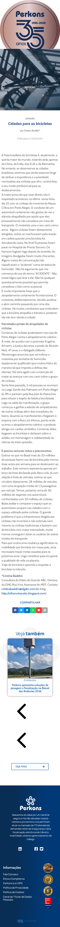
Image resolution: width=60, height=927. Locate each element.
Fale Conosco (10, 874)
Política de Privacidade (15, 887)
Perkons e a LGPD (13, 883)
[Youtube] (31, 849)
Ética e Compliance (14, 878)
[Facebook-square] (36, 849)
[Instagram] (25, 849)
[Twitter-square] (42, 849)
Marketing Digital (30, 921)
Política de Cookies (13, 892)
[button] (15, 610)
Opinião (30, 118)
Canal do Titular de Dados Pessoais (17, 898)
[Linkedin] (20, 849)
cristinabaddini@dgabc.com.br (20, 589)
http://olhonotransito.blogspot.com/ (24, 593)
